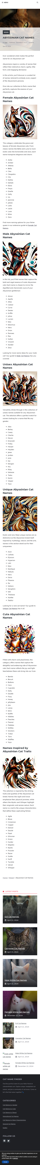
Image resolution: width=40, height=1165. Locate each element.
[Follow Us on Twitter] (8, 1140)
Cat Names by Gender (10, 1105)
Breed (6, 32)
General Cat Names (9, 1124)
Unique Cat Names (10, 608)
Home (5, 878)
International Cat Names (11, 1116)
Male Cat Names (23, 356)
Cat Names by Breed (9, 1112)
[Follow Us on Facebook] (4, 1140)
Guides (5, 1128)
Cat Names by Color (9, 1109)
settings (15, 1158)
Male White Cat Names (16, 980)
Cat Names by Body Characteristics (14, 1120)
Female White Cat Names (17, 1012)
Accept (5, 1162)
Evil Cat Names (12, 917)
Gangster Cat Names (15, 948)
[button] (37, 2)
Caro (6, 42)
